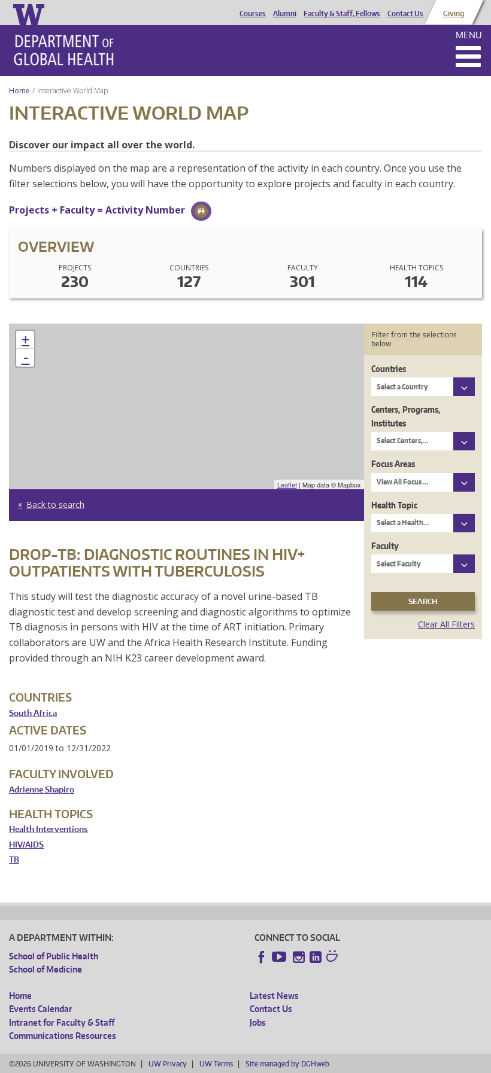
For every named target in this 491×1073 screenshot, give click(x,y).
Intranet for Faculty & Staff (61, 1022)
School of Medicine (45, 969)
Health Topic (394, 505)
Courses (253, 13)
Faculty (385, 546)
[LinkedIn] (315, 957)
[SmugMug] (333, 957)
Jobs (258, 1022)
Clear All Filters (446, 624)
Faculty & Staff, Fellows (342, 13)
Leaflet (287, 484)
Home (19, 91)
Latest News (274, 995)
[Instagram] (299, 957)
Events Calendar (40, 1009)
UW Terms (216, 1063)
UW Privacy (167, 1063)
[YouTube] (280, 957)
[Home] (63, 50)
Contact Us (405, 13)
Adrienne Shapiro (41, 789)
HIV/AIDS (26, 844)
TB (14, 859)
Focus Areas (393, 464)
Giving (453, 13)
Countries (388, 369)
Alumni (284, 13)
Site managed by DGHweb (287, 1063)
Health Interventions (48, 829)
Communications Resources (62, 1036)
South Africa (33, 713)
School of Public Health (53, 956)
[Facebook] (261, 957)
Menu (469, 35)
